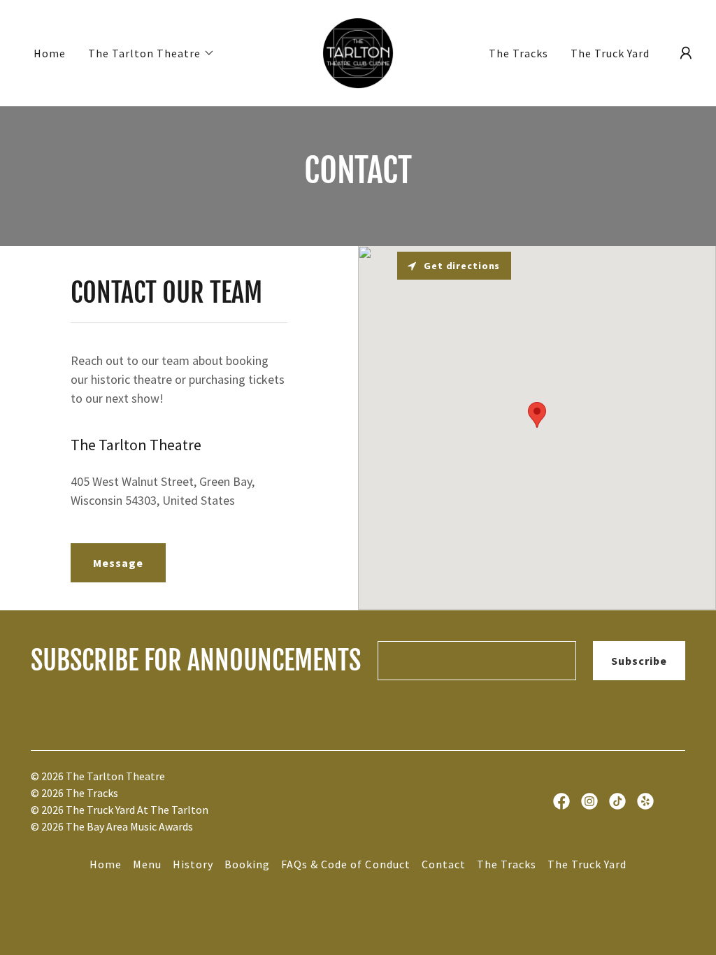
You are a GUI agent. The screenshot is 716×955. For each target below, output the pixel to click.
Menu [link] (147, 864)
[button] (151, 53)
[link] (358, 52)
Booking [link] (247, 864)
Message (118, 563)
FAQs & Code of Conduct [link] (345, 864)
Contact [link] (444, 864)
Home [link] (50, 53)
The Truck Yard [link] (610, 53)
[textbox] (477, 660)
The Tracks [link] (518, 53)
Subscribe (639, 661)
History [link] (193, 864)
